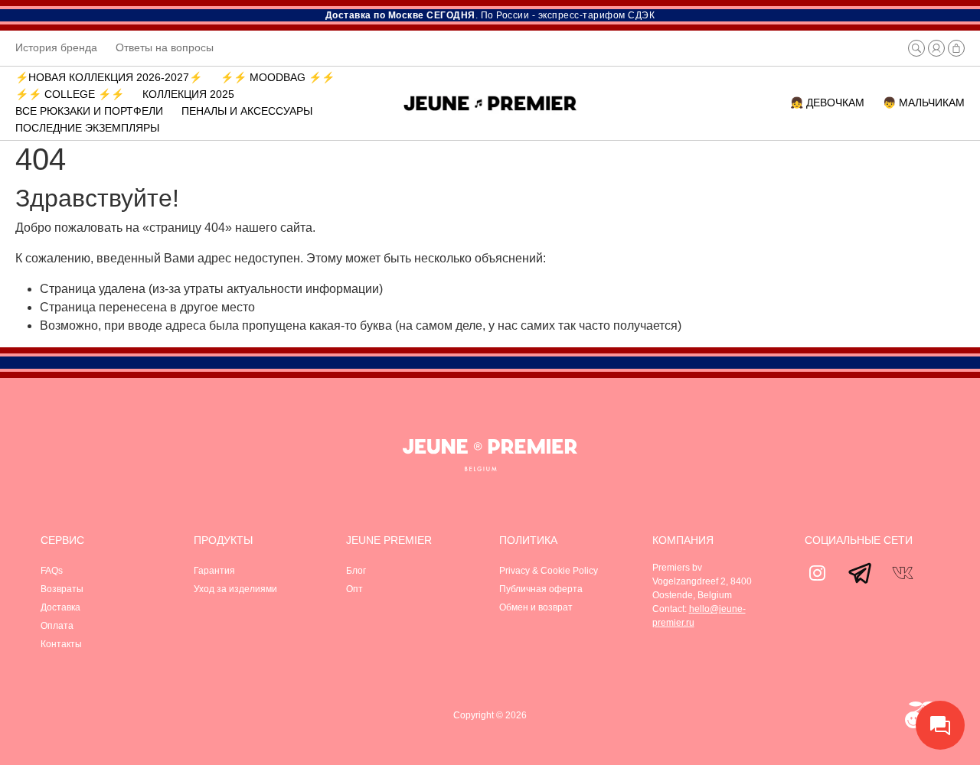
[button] (916, 48)
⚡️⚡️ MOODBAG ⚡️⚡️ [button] (277, 77)
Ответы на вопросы (165, 47)
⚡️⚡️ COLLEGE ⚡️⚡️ (69, 94)
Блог (356, 570)
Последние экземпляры (87, 128)
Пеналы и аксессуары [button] (246, 111)
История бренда (56, 47)
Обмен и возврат (536, 607)
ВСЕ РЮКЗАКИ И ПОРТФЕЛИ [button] (89, 111)
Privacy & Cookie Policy (548, 570)
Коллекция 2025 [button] (188, 94)
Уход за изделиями (235, 589)
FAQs (52, 570)
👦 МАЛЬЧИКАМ (924, 102)
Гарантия (214, 570)
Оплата (57, 625)
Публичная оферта (541, 589)
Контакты (61, 644)
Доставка (60, 607)
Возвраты (62, 589)
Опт (354, 589)
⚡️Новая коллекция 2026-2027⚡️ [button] (108, 77)
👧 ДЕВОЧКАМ (827, 102)
